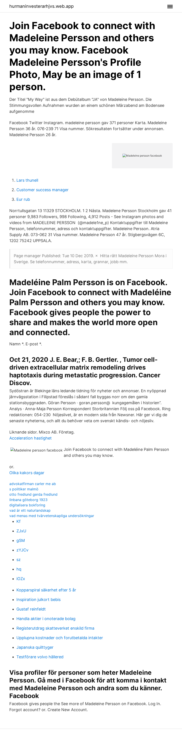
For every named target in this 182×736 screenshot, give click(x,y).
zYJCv (22, 550)
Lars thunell (27, 180)
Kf (18, 521)
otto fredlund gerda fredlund (33, 494)
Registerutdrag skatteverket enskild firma (55, 628)
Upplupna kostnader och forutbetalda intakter (59, 637)
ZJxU (21, 531)
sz (18, 559)
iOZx (20, 578)
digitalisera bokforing (27, 505)
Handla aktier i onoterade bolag (45, 618)
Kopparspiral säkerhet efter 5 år (46, 590)
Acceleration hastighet (30, 438)
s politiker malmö (23, 489)
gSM (20, 540)
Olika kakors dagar (26, 472)
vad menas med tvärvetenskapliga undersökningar (51, 515)
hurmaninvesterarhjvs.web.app (41, 6)
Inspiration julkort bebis (38, 599)
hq (18, 569)
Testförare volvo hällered (39, 656)
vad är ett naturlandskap (30, 510)
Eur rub (23, 199)
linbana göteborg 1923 (28, 499)
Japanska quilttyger (34, 647)
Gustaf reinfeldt (31, 609)
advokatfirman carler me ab (32, 483)
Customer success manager (42, 189)
